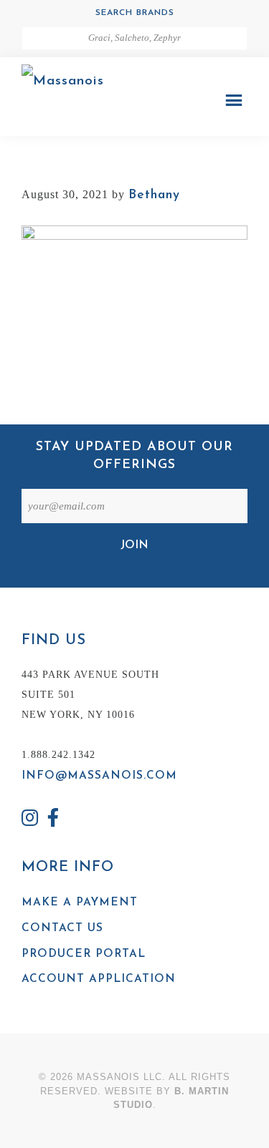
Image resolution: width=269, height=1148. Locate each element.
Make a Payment (80, 902)
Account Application (99, 979)
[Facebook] (53, 820)
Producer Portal (84, 954)
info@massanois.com (99, 776)
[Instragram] (30, 820)
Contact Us (62, 928)
